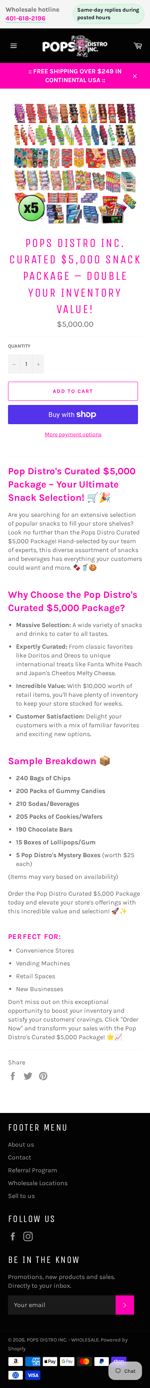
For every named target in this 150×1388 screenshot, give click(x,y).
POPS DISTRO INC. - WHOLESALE (63, 1340)
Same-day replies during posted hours (108, 13)
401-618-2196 (26, 18)
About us (21, 1144)
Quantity (19, 346)
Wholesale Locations (38, 1183)
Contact (19, 1157)
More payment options (73, 434)
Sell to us (21, 1196)
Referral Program (32, 1170)
